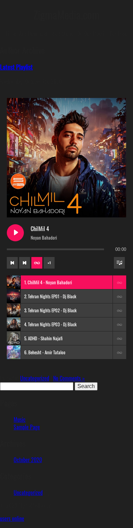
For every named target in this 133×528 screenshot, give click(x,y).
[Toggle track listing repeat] (36, 263)
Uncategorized (34, 378)
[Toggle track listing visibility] (119, 263)
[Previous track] (12, 263)
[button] (119, 282)
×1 (49, 262)
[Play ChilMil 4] (15, 232)
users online (12, 518)
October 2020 (28, 460)
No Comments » (69, 378)
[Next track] (24, 263)
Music (20, 419)
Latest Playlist (16, 66)
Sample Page (27, 427)
